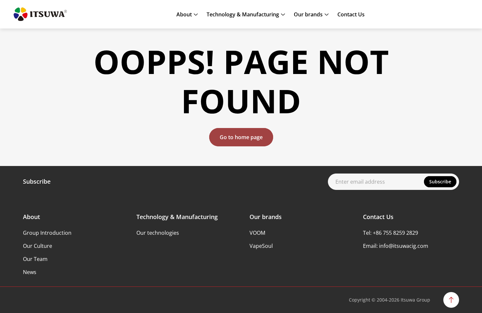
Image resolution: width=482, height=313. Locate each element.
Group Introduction (47, 232)
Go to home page (241, 137)
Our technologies (157, 232)
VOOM (257, 232)
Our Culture (37, 245)
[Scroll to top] (451, 300)
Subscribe (440, 181)
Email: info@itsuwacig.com (395, 245)
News (29, 272)
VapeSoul (261, 245)
